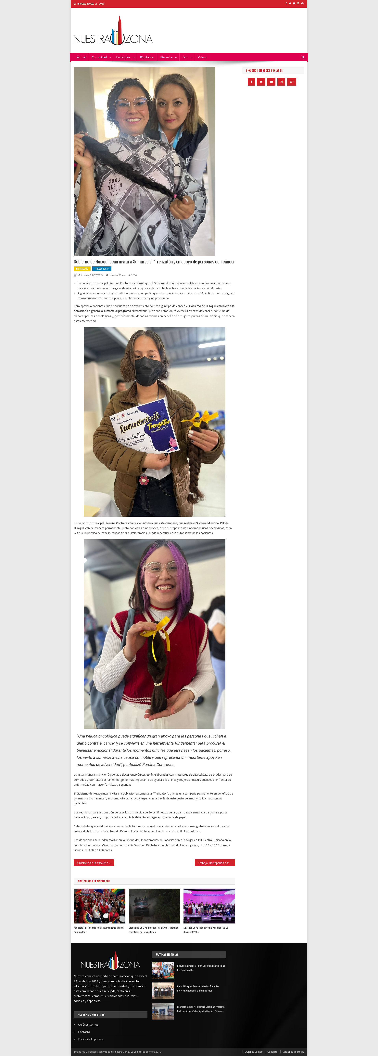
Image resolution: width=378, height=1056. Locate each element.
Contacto (84, 1032)
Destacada (82, 268)
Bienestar (166, 57)
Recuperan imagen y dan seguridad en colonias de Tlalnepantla (201, 968)
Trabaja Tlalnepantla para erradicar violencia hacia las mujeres (216, 863)
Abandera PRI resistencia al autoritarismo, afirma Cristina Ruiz (99, 930)
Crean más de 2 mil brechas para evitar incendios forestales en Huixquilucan (153, 930)
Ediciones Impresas (90, 1039)
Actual (81, 57)
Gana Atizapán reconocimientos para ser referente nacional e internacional (198, 988)
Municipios (123, 57)
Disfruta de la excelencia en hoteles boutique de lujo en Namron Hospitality (96, 863)
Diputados (147, 57)
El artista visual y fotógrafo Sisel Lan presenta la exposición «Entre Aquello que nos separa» (201, 1009)
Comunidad (99, 57)
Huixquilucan (102, 268)
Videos (202, 57)
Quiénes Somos (88, 1024)
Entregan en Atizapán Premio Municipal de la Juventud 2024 (205, 930)
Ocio (185, 57)
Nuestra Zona (117, 275)
